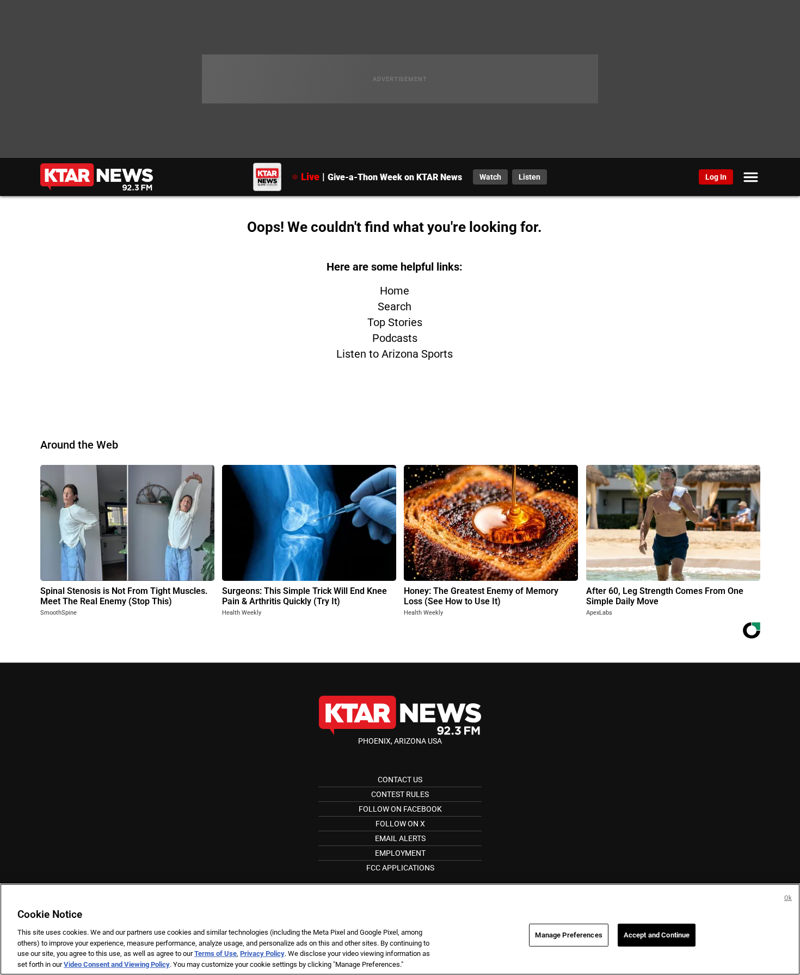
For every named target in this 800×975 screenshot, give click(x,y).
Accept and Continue (657, 935)
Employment (400, 853)
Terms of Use (215, 953)
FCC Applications (400, 867)
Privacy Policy (262, 953)
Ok (788, 898)
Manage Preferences (568, 935)
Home (394, 290)
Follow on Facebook (400, 809)
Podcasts (394, 338)
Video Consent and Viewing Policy (117, 964)
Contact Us (400, 779)
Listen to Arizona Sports (394, 353)
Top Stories (394, 322)
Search (394, 306)
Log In (716, 177)
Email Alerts (400, 838)
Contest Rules (400, 794)
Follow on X (400, 823)
